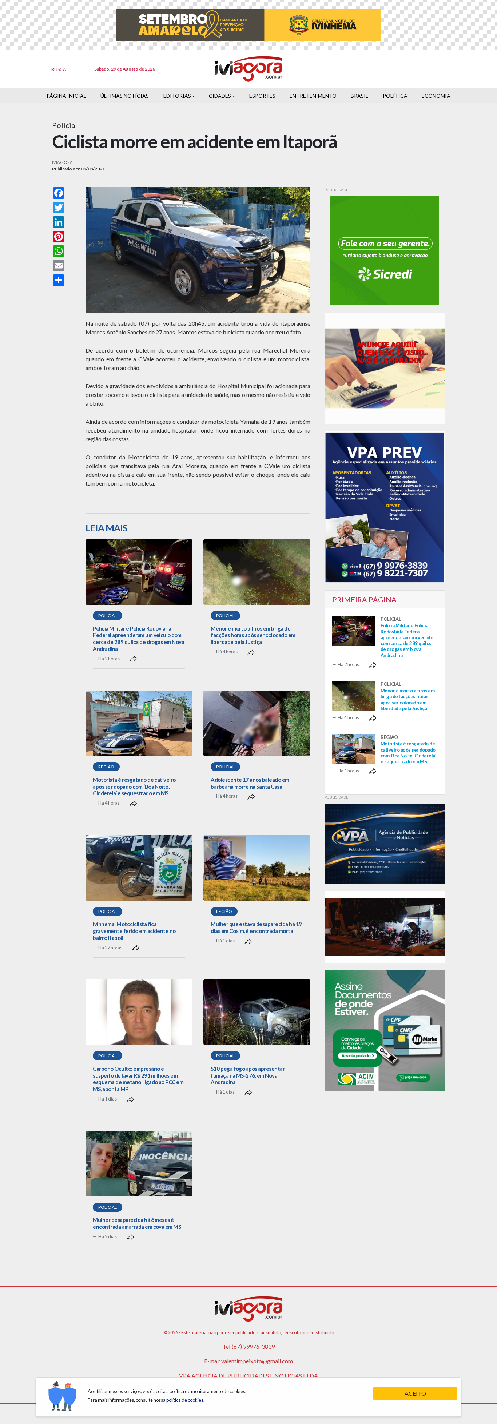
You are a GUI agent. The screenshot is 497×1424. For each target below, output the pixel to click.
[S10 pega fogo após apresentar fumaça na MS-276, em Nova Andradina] (256, 1012)
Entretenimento (313, 96)
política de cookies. (185, 1400)
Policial (107, 615)
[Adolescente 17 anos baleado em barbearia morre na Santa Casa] (256, 723)
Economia (436, 96)
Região (106, 766)
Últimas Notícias (124, 96)
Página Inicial (66, 96)
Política (395, 96)
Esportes (262, 96)
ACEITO (415, 1393)
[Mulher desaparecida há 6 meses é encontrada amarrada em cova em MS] (139, 1163)
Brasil (359, 96)
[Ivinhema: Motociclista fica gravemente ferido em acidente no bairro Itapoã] (139, 868)
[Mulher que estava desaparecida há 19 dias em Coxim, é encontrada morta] (256, 868)
